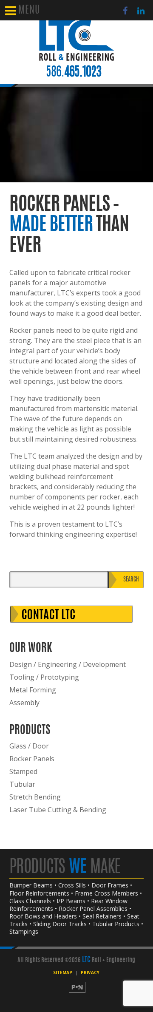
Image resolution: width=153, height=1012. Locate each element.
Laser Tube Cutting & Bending (57, 809)
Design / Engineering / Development (67, 664)
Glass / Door (29, 746)
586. (73, 72)
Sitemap (62, 972)
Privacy (90, 972)
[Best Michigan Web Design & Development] (76, 987)
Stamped (23, 771)
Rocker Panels (31, 758)
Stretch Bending (35, 797)
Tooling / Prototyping (44, 677)
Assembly (24, 702)
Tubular (22, 784)
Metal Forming (32, 690)
